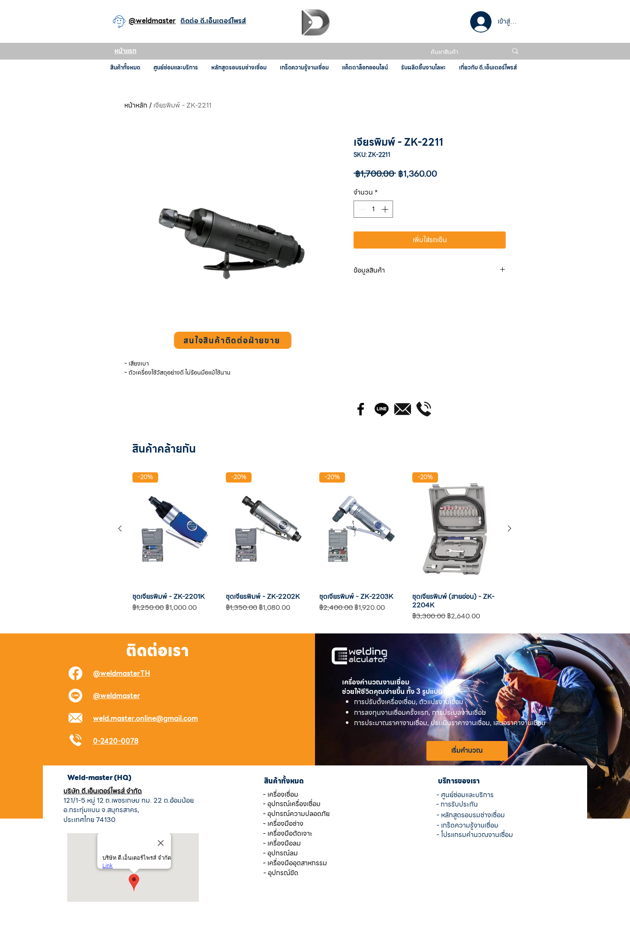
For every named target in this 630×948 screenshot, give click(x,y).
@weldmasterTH (121, 673)
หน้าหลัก (135, 105)
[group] (315, 547)
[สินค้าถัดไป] (509, 528)
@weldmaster (116, 695)
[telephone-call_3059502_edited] (423, 409)
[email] (402, 409)
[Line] (381, 409)
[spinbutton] (373, 209)
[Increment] (386, 209)
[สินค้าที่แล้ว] (120, 528)
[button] (232, 340)
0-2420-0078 (115, 741)
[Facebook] (360, 409)
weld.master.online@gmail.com (145, 718)
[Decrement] (361, 209)
